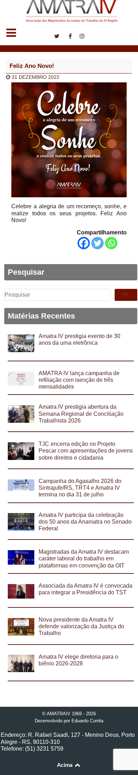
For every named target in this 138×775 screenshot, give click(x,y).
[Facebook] (83, 243)
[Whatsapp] (111, 243)
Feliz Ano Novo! (32, 66)
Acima (65, 765)
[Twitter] (97, 243)
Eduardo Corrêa (87, 720)
